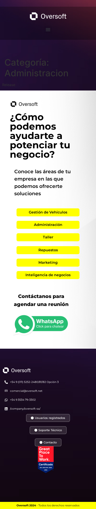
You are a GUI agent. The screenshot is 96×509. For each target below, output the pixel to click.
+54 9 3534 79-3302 (23, 399)
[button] (48, 29)
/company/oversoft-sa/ (25, 408)
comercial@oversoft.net (26, 390)
